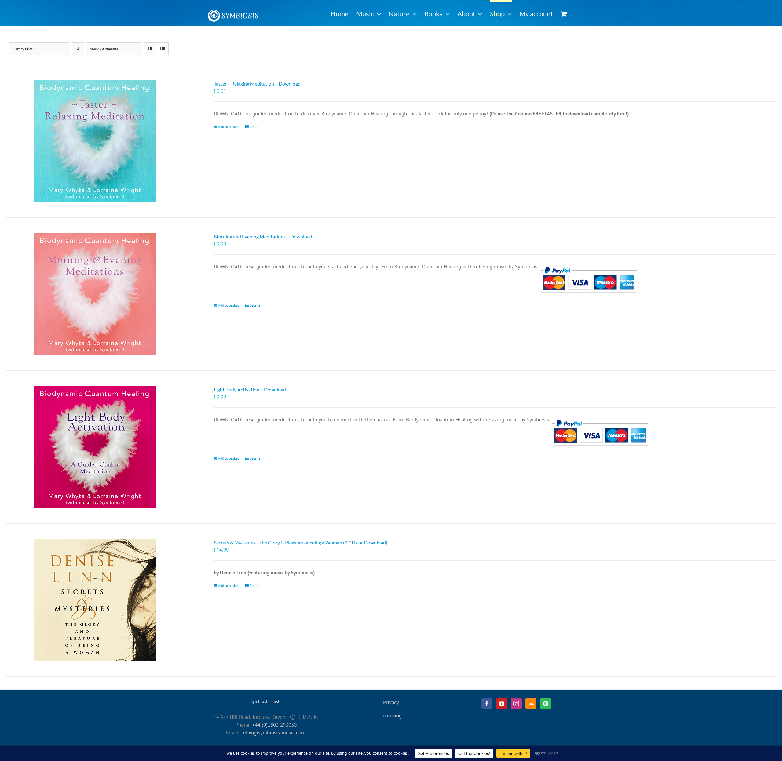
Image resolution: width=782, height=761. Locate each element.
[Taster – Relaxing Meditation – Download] (94, 141)
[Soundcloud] (530, 703)
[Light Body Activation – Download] (94, 447)
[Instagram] (516, 703)
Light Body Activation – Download (250, 389)
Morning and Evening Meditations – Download (263, 236)
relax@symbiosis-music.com (273, 732)
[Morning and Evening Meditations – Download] (94, 294)
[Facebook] (486, 703)
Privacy (391, 702)
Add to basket (228, 126)
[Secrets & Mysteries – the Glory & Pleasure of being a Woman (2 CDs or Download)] (94, 600)
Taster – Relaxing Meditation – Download (257, 83)
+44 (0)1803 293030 (274, 725)
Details (254, 126)
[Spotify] (545, 703)
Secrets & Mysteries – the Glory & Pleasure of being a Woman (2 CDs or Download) (300, 542)
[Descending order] (78, 48)
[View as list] (162, 49)
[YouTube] (501, 703)
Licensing (391, 715)
